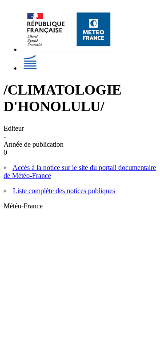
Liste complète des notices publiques (64, 191)
